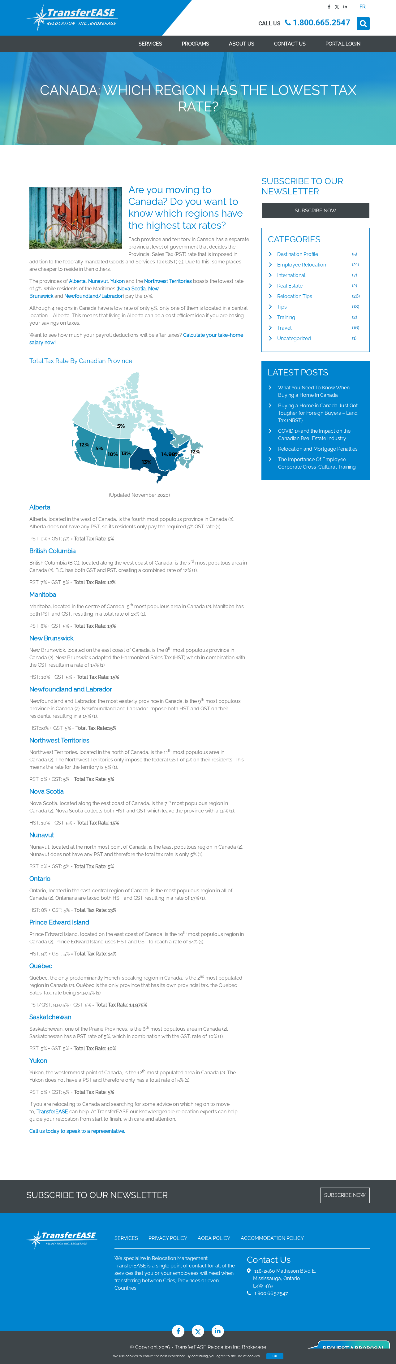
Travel (284, 328)
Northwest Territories (168, 281)
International (291, 275)
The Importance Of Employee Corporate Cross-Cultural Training (317, 463)
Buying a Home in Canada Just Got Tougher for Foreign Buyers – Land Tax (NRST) (318, 413)
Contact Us (290, 44)
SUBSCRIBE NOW (315, 211)
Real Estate (290, 286)
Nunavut (98, 281)
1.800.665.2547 (320, 22)
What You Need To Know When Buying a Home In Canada (314, 391)
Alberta (77, 281)
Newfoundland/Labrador (93, 296)
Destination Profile (297, 254)
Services (150, 44)
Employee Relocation (301, 265)
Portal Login (342, 44)
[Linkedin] (343, 7)
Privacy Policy (167, 1238)
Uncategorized (294, 338)
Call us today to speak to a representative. (77, 1131)
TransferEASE (53, 1112)
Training (286, 317)
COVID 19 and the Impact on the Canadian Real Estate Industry (314, 434)
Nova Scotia (132, 289)
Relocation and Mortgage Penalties (318, 449)
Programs (195, 44)
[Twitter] (335, 7)
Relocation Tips (294, 296)
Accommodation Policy (272, 1238)
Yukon (117, 281)
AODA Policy (214, 1238)
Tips (282, 307)
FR (362, 7)
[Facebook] (327, 7)
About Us (241, 44)
